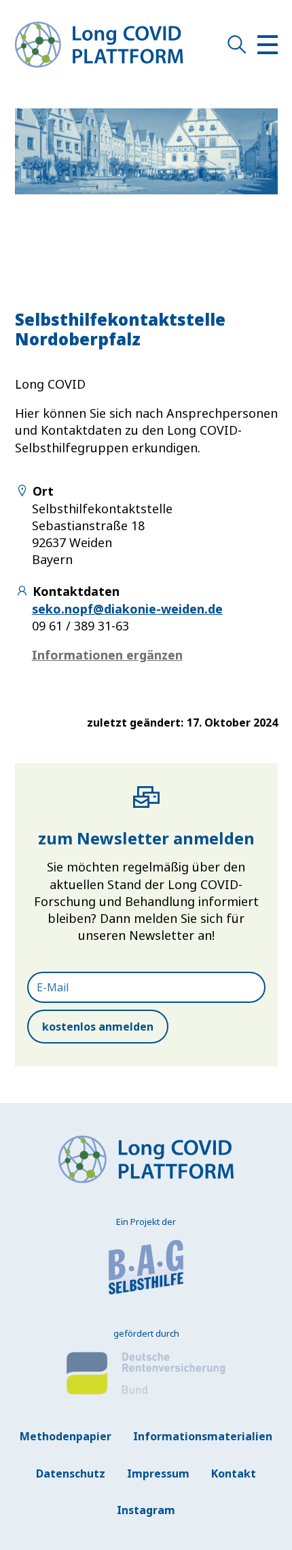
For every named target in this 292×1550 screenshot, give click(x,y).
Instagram (146, 1510)
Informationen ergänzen (107, 655)
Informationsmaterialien (202, 1436)
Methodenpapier (65, 1436)
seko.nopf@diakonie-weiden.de (127, 609)
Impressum (158, 1473)
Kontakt (233, 1473)
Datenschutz (70, 1473)
